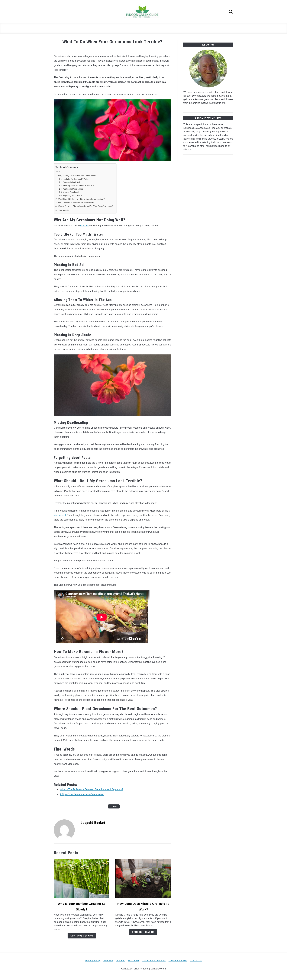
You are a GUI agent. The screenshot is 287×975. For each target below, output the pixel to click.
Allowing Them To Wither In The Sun (78, 185)
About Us (108, 960)
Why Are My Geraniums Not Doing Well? (77, 175)
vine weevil (60, 515)
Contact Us (196, 960)
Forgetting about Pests (72, 195)
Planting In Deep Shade (72, 189)
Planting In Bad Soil (71, 182)
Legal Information (178, 960)
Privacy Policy (92, 960)
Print (115, 806)
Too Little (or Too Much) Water (75, 179)
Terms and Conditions (154, 960)
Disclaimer (133, 960)
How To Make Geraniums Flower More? (76, 202)
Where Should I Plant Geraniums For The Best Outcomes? (85, 206)
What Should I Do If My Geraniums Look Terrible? (81, 199)
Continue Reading (81, 935)
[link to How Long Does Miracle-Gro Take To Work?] (143, 878)
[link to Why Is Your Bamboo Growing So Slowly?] (81, 878)
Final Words (63, 210)
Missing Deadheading (71, 192)
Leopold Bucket (93, 823)
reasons (84, 225)
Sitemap (120, 960)
